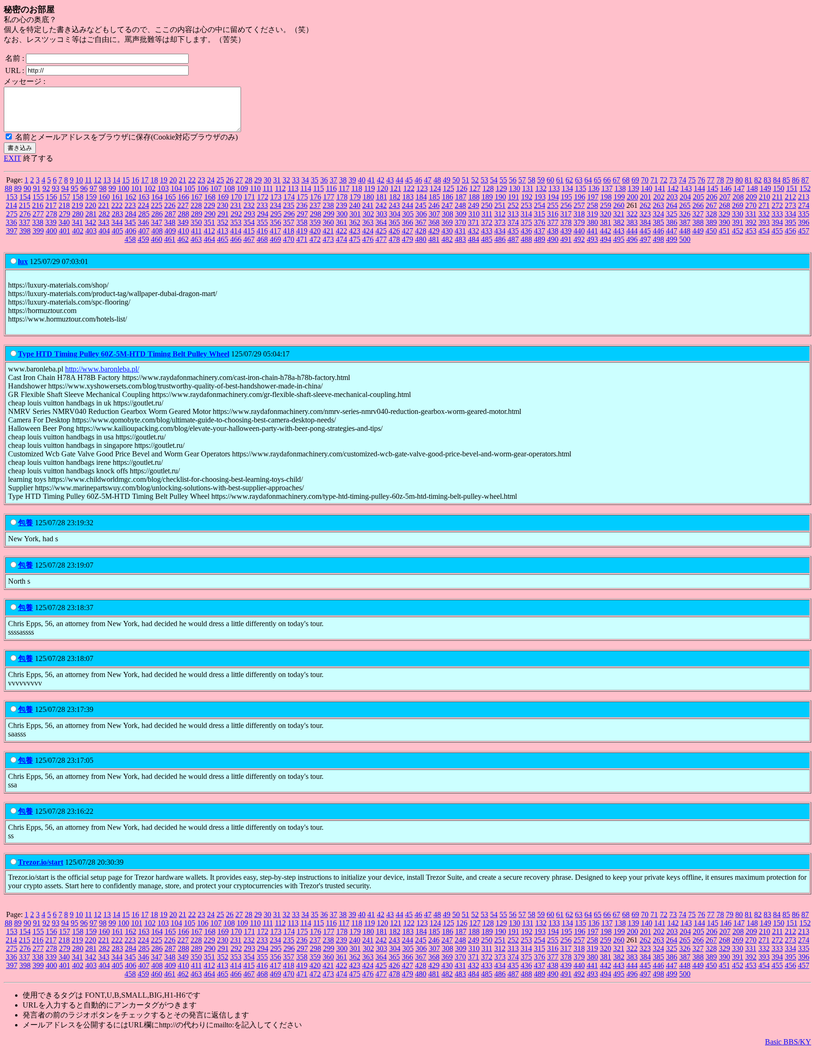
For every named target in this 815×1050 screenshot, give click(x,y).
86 (795, 180)
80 (739, 180)
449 (698, 231)
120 (382, 188)
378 (566, 222)
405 (117, 231)
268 (724, 205)
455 (777, 231)
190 (500, 197)
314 (526, 214)
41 (371, 180)
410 (183, 231)
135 (580, 188)
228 (196, 205)
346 (143, 222)
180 (368, 197)
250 (486, 205)
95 (74, 188)
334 (790, 214)
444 (632, 231)
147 (739, 188)
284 (130, 214)
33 (295, 180)
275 (11, 214)
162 (130, 197)
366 (407, 222)
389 (711, 222)
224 (143, 205)
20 (173, 180)
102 (150, 188)
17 (145, 180)
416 (262, 231)
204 (685, 197)
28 (248, 180)
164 (157, 197)
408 (157, 231)
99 (112, 188)
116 (331, 188)
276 (25, 214)
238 (328, 205)
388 (698, 222)
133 (554, 188)
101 (136, 188)
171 (249, 197)
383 (632, 222)
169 (223, 197)
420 (315, 231)
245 (420, 205)
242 (381, 205)
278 (51, 214)
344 (117, 222)
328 (711, 214)
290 (210, 214)
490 (552, 239)
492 (579, 239)
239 (341, 205)
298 (315, 214)
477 (381, 239)
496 (632, 239)
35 (314, 180)
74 (682, 180)
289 (196, 214)
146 (726, 188)
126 (461, 188)
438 (552, 231)
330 (737, 214)
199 (619, 197)
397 (11, 231)
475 (354, 239)
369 (447, 222)
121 (395, 188)
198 (606, 197)
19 (163, 180)
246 (434, 205)
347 (156, 222)
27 (239, 180)
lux (23, 261)
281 (91, 214)
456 (790, 231)
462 (183, 239)
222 (117, 205)
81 (748, 180)
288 (183, 214)
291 (223, 214)
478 (394, 239)
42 (380, 180)
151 (792, 188)
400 (51, 231)
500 (684, 239)
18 (154, 180)
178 (342, 197)
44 (399, 180)
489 (539, 239)
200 (632, 197)
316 (552, 214)
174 (289, 197)
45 (409, 180)
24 (211, 180)
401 (64, 231)
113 (293, 188)
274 (803, 205)
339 (51, 222)
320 (605, 214)
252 (513, 205)
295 (276, 214)
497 (645, 239)
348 (169, 222)
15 (126, 180)
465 (222, 239)
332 (764, 214)
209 (751, 197)
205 (698, 197)
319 (592, 214)
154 (25, 197)
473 (328, 239)
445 (645, 231)
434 (500, 231)
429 (434, 231)
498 (658, 239)
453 (751, 231)
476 (368, 239)
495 (618, 239)
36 (324, 180)
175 (302, 197)
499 (671, 239)
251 (500, 205)
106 (202, 188)
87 (805, 180)
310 (474, 214)
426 (394, 231)
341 (77, 222)
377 (552, 222)
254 (539, 205)
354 (249, 222)
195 (566, 197)
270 (751, 205)
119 (369, 188)
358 (302, 222)
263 (658, 205)
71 (654, 180)
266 (698, 205)
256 (566, 205)
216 (37, 205)
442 (605, 231)
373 (500, 222)
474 (341, 239)
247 (447, 205)
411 (196, 231)
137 (607, 188)
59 (541, 180)
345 (130, 222)
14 (116, 180)
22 (192, 180)
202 (659, 197)
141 (659, 188)
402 (77, 231)
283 (117, 214)
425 (381, 231)
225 (156, 205)
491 (566, 239)
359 (315, 222)
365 (394, 222)
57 (522, 180)
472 (315, 239)
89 (18, 188)
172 (262, 197)
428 (420, 231)
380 (592, 222)
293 (249, 214)
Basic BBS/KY (788, 1042)
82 (758, 180)
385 (658, 222)
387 (684, 222)
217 (51, 205)
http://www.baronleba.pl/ (102, 369)
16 (135, 180)
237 (315, 205)
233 (262, 205)
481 (434, 239)
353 (235, 222)
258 (592, 205)
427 (407, 231)
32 (286, 180)
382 (618, 222)
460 (156, 239)
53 (484, 180)
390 (724, 222)
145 (712, 188)
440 (579, 231)
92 (46, 188)
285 (144, 214)
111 (268, 188)
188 (474, 197)
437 (539, 231)
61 (560, 180)
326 (684, 214)
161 (117, 197)
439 (566, 231)
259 (605, 205)
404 (104, 231)
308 (447, 214)
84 (777, 180)
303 (381, 214)
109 (242, 188)
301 (355, 214)
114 (305, 188)
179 (355, 197)
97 (93, 188)
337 (24, 222)
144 (699, 188)
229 (209, 205)
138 (620, 188)
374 (513, 222)
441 (592, 231)
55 (503, 180)
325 (671, 214)
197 (593, 197)
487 (513, 239)
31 (277, 180)
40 (362, 180)
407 (144, 231)
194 (553, 197)
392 (751, 222)
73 (673, 180)
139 (633, 188)
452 (737, 231)
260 (618, 205)
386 (671, 222)
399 (38, 231)
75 (692, 180)
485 (486, 239)
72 (663, 180)
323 (645, 214)
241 (368, 205)
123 (422, 188)
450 (711, 231)
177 (328, 197)
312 (500, 214)
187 (460, 197)
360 (328, 222)
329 (724, 214)
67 (616, 180)
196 (579, 197)
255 (552, 205)
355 (262, 222)
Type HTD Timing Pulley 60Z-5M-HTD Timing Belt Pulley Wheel (123, 354)
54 (494, 180)
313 (513, 214)
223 (130, 205)
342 (90, 222)
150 (778, 188)
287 (170, 214)
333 (777, 214)
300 (342, 214)
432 (473, 231)
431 (460, 231)
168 (210, 197)
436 (526, 231)
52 (475, 180)
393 (764, 222)
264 (671, 205)
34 (305, 180)
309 (460, 214)
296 (289, 214)
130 (514, 188)
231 (235, 205)
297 (302, 214)
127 (475, 188)
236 (302, 205)
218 (64, 205)
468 (262, 239)
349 (183, 222)
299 (328, 214)
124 (435, 188)
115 (318, 188)
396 (803, 222)
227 (183, 205)
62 (569, 180)
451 (724, 231)
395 (790, 222)
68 (626, 180)
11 (88, 180)
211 (777, 197)
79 (729, 180)
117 (344, 188)
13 (107, 180)
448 (684, 231)
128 (488, 188)
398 (25, 231)
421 (328, 231)
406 (130, 231)
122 (409, 188)
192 (526, 197)
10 (79, 180)
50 (456, 180)
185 (434, 197)
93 (55, 188)
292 (236, 214)
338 (37, 222)
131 (527, 188)
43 (390, 180)
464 (209, 239)
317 (566, 214)
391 (737, 222)
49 (446, 180)
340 (64, 222)
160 (104, 197)
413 (222, 231)
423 (354, 231)
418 (288, 231)
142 (673, 188)
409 (170, 231)
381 (605, 222)
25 (220, 180)
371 (473, 222)
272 (777, 205)
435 (513, 231)
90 (27, 188)
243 (394, 205)
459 (143, 239)
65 (597, 180)
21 (182, 180)
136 (593, 188)
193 (540, 197)
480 (420, 239)
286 (157, 214)
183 (408, 197)
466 (235, 239)
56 (512, 180)
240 (354, 205)
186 (447, 197)
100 (123, 188)
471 (302, 239)
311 (487, 214)
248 (460, 205)
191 (513, 197)
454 (764, 231)
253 (526, 205)
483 (460, 239)
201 (645, 197)
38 (343, 180)
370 (460, 222)
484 (473, 239)
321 (618, 214)
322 (632, 214)
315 (539, 214)
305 (408, 214)
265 (684, 205)
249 (473, 205)
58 (531, 180)
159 (91, 197)
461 (169, 239)
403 (91, 231)
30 (267, 180)
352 (222, 222)
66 (607, 180)
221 (103, 205)
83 (767, 180)
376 (539, 222)
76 (701, 180)
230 (222, 205)
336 (11, 222)
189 (487, 197)
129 (501, 188)
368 (434, 222)
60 (550, 180)
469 (275, 239)
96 (84, 188)
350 (196, 222)
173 (276, 197)
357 (288, 222)
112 (280, 188)
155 (38, 197)
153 (11, 197)
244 (407, 205)
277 (38, 214)
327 (698, 214)
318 (579, 214)
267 (711, 205)
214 (11, 205)
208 (738, 197)
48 (437, 180)
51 (465, 180)
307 (434, 214)
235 (288, 205)
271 (764, 205)
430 (447, 231)
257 (579, 205)
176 (315, 197)
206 (711, 197)
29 (258, 180)
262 (645, 205)
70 (645, 180)
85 (786, 180)
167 (196, 197)
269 (737, 205)
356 (275, 222)
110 (255, 188)
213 (803, 197)
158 (77, 197)
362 (354, 222)
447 (671, 231)
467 (249, 239)
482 (447, 239)
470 (288, 239)
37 (333, 180)
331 (751, 214)
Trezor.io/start (40, 862)
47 (428, 180)
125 (448, 188)
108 (229, 188)
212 (790, 197)
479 (407, 239)
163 (144, 197)
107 (216, 188)
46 (418, 180)
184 (421, 197)
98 (103, 188)
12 (97, 180)
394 (777, 222)
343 (103, 222)
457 (803, 231)
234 (275, 205)
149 (765, 188)
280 (77, 214)
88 (8, 188)
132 (541, 188)
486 (500, 239)
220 (90, 205)
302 (368, 214)
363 (368, 222)
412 (209, 231)
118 (356, 188)
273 (790, 205)
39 (352, 180)
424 (368, 231)
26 (229, 180)
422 (341, 231)
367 (420, 222)
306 (421, 214)
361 (341, 222)
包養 (25, 523)
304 (394, 214)
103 (163, 188)
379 (579, 222)
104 (176, 188)
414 (235, 231)
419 (302, 231)
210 (764, 197)
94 (65, 188)
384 (645, 222)
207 (725, 197)
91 (37, 188)
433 (486, 231)
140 (646, 188)
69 (635, 180)
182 (394, 197)
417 (275, 231)
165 (170, 197)
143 (686, 188)
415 (249, 231)
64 (588, 180)
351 (209, 222)
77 (711, 180)
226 (169, 205)
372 (486, 222)
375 (526, 222)
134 (567, 188)
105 (189, 188)
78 (720, 180)
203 (672, 197)
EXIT (12, 158)
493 (592, 239)
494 (605, 239)
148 (752, 188)
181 (381, 197)
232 (249, 205)
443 (618, 231)
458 (130, 239)
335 (803, 214)
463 (196, 239)
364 (381, 222)
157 (64, 197)
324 (658, 214)
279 (64, 214)
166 (183, 197)
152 (805, 188)
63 (578, 180)
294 (262, 214)
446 (658, 231)
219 (77, 205)
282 (104, 214)
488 (526, 239)
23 (201, 180)
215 (24, 205)
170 (236, 197)
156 (51, 197)
